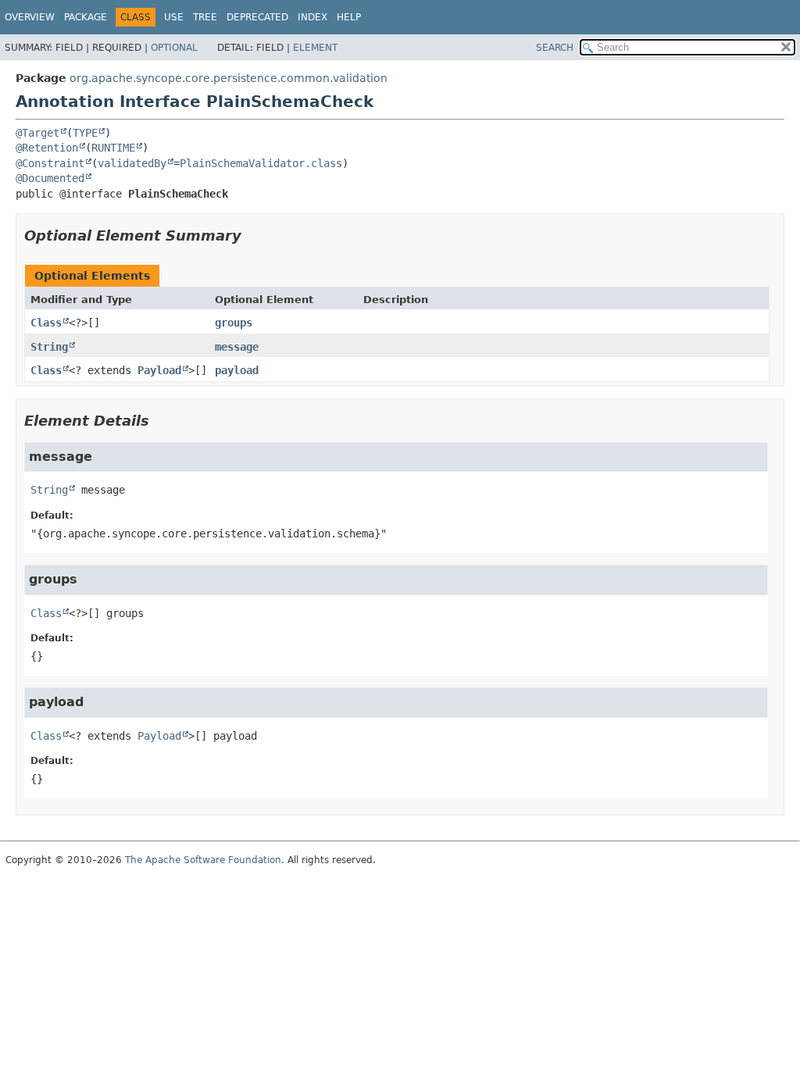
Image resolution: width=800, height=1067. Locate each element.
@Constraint (50, 163)
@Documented (50, 178)
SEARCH (554, 47)
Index (312, 17)
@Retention (47, 147)
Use (174, 17)
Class (46, 322)
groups (233, 322)
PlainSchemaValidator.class (261, 163)
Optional (174, 47)
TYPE (85, 133)
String (49, 347)
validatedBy (132, 163)
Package (85, 17)
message (237, 347)
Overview (30, 17)
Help (349, 17)
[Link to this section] (252, 235)
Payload (159, 370)
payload (237, 370)
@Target (37, 133)
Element (315, 47)
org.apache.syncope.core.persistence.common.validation (229, 78)
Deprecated (257, 17)
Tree (205, 17)
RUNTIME (113, 147)
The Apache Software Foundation (203, 860)
